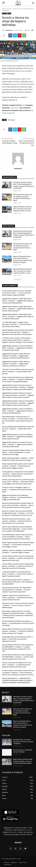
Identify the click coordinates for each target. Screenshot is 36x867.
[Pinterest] (20, 35)
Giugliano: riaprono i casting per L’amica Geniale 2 (17, 342)
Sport (9, 13)
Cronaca (9, 9)
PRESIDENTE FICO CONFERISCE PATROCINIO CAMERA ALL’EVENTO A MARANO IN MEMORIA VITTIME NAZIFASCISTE (17, 680)
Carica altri (17, 279)
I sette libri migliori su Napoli (20, 552)
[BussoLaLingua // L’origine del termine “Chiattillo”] (7, 752)
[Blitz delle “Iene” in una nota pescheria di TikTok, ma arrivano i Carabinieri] (7, 742)
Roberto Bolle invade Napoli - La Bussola (14, 458)
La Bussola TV (15, 108)
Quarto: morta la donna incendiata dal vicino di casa (26, 143)
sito (23, 105)
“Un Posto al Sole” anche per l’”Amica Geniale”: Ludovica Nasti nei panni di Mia (17, 421)
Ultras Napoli (11, 120)
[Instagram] (16, 849)
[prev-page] (3, 217)
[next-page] (6, 217)
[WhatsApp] (24, 35)
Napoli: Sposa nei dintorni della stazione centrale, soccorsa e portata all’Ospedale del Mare (22, 761)
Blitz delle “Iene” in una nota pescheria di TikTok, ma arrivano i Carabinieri (23, 741)
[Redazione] (3, 30)
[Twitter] (15, 35)
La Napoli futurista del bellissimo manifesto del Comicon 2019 (16, 649)
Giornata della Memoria (9, 678)
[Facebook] (10, 35)
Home (4, 9)
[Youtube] (25, 849)
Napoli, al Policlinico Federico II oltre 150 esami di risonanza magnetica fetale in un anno (22, 208)
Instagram (10, 113)
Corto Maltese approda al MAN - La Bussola (15, 580)
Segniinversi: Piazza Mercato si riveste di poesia (16, 334)
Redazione (9, 30)
